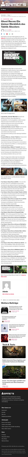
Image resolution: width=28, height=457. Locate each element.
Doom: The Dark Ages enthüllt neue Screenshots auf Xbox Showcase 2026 (13, 382)
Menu (4, 9)
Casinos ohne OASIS (6, 424)
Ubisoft (3, 38)
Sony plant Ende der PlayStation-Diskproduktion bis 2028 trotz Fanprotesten (17, 326)
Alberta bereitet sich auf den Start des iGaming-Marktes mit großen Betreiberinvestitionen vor (17, 336)
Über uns (4, 414)
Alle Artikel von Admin (8, 294)
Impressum (4, 410)
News (9, 15)
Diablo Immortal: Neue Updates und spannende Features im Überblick (13, 361)
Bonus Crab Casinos (6, 422)
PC (1, 19)
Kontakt (3, 412)
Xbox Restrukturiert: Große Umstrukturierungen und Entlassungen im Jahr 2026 (15, 308)
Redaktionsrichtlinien (6, 416)
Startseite (3, 15)
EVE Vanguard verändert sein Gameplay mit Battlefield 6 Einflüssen (9, 318)
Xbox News (4, 438)
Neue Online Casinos (6, 428)
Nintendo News (5, 440)
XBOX (11, 19)
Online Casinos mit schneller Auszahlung (11, 426)
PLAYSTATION (6, 19)
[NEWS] (4, 313)
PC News (4, 434)
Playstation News (6, 436)
